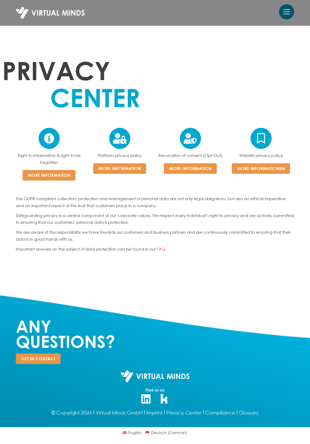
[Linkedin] (146, 399)
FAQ (161, 249)
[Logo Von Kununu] (164, 399)
